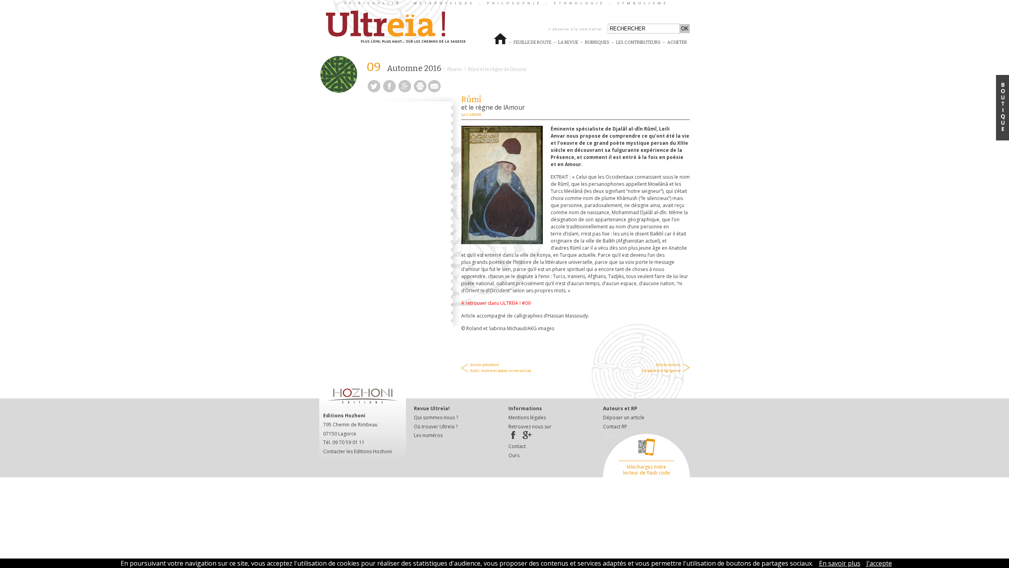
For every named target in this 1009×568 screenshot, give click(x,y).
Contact (517, 446)
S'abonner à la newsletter (575, 29)
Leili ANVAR (471, 114)
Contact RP (615, 426)
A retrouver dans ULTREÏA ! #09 (496, 303)
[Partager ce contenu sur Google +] (404, 90)
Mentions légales (527, 417)
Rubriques (597, 42)
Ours (513, 455)
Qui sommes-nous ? (436, 417)
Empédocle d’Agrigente (661, 368)
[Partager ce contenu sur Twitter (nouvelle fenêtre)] (374, 90)
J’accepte (879, 563)
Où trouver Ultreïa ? (436, 426)
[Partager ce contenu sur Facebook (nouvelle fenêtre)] (389, 90)
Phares (454, 69)
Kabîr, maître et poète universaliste (500, 368)
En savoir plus (839, 563)
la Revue (568, 45)
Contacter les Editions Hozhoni (357, 451)
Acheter (678, 45)
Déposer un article (623, 417)
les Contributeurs (638, 45)
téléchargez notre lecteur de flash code (646, 470)
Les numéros (428, 435)
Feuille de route (532, 45)
